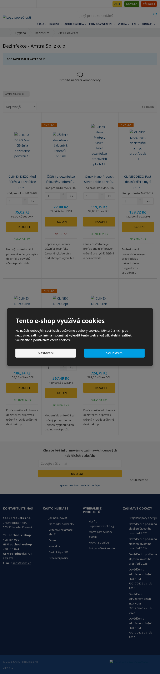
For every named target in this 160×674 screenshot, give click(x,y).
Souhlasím (114, 353)
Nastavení (46, 353)
